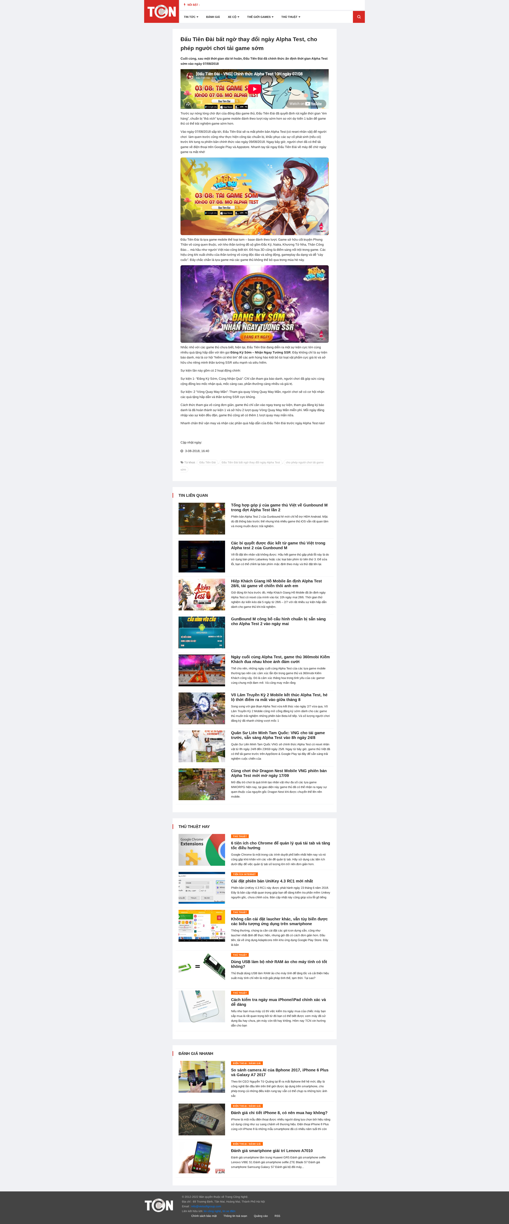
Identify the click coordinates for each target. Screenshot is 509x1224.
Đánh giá (213, 16)
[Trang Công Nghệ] (159, 1205)
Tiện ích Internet (244, 874)
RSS (277, 1215)
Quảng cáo (261, 1215)
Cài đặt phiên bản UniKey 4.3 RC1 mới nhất (272, 881)
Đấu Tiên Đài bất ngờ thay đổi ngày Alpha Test (251, 462)
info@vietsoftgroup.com (206, 1206)
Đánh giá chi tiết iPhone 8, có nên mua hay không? (279, 1113)
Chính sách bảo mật (204, 1215)
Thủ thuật (289, 16)
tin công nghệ (212, 1211)
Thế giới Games (259, 16)
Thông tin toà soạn (235, 1215)
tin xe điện (228, 1211)
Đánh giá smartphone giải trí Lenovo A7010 (272, 1150)
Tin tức (189, 16)
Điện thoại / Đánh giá (247, 1063)
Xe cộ (232, 16)
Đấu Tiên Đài (207, 462)
